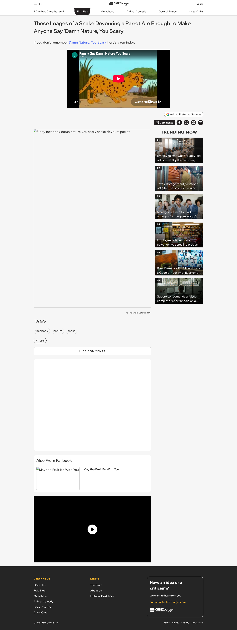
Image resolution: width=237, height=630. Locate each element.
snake (71, 331)
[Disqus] (92, 407)
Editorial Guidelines (102, 596)
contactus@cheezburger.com (168, 602)
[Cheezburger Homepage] (119, 4)
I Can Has (39, 585)
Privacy (175, 622)
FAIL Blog (39, 590)
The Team (96, 585)
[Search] (40, 4)
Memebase (40, 596)
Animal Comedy (43, 601)
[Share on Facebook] (179, 122)
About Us (96, 590)
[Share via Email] (200, 122)
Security (185, 622)
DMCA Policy (197, 622)
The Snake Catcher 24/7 (140, 313)
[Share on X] (186, 122)
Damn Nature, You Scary (87, 42)
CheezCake (40, 612)
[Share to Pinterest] (193, 122)
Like (42, 340)
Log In (200, 3)
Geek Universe (43, 607)
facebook (41, 331)
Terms (167, 622)
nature (57, 331)
